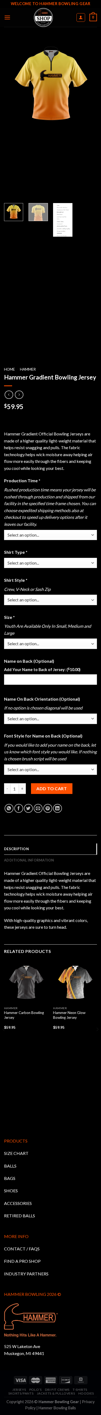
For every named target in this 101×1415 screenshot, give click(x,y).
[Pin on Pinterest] (47, 808)
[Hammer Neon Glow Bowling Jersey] (75, 982)
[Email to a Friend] (38, 808)
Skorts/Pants (20, 1393)
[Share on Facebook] (18, 808)
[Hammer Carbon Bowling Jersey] (26, 982)
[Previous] (3, 1040)
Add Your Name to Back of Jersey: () (42, 669)
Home (9, 369)
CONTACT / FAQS (22, 1248)
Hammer (28, 369)
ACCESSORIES (18, 1203)
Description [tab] (16, 849)
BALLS (10, 1165)
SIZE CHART (16, 1153)
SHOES (11, 1190)
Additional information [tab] (29, 860)
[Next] (97, 1040)
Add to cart (51, 788)
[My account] (80, 17)
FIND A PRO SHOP (22, 1261)
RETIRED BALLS (19, 1215)
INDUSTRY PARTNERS (26, 1273)
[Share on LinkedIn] (57, 808)
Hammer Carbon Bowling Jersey (24, 1015)
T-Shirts (80, 1390)
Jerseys (19, 1390)
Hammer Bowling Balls (57, 1408)
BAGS (9, 1178)
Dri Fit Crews (57, 1390)
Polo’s (35, 1390)
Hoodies (86, 1393)
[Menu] (7, 17)
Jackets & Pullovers (56, 1393)
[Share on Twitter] (28, 808)
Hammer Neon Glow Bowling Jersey (69, 1015)
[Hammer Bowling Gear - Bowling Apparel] (43, 17)
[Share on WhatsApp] (9, 808)
